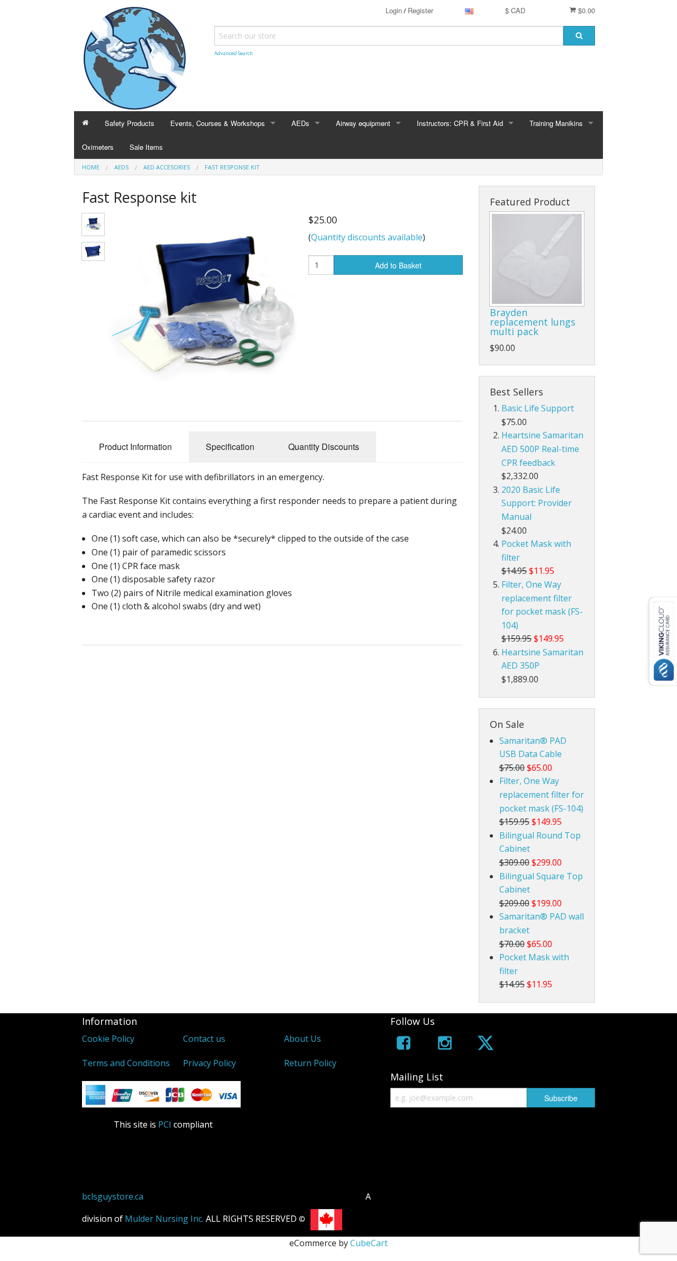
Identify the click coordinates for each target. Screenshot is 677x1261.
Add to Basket (398, 265)
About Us (302, 1038)
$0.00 (585, 10)
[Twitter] (485, 1045)
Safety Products (129, 123)
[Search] (579, 36)
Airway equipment (363, 123)
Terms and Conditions (126, 1063)
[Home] (85, 123)
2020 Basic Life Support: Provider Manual (536, 503)
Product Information (135, 446)
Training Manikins (556, 123)
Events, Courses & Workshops (217, 123)
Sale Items (146, 147)
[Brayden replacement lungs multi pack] (537, 259)
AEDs (300, 123)
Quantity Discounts (323, 446)
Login (394, 10)
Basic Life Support (537, 408)
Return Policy (310, 1063)
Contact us (204, 1038)
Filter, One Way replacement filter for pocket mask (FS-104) (541, 794)
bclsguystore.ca (112, 1196)
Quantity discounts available (367, 237)
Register (420, 10)
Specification (230, 446)
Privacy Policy (209, 1063)
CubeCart (369, 1243)
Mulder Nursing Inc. (164, 1219)
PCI (164, 1124)
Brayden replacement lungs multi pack (532, 322)
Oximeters (98, 147)
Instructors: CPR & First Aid (460, 123)
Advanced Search (233, 53)
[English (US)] (469, 10)
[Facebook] (403, 1045)
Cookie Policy (108, 1038)
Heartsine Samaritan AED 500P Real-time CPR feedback (542, 448)
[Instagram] (445, 1045)
